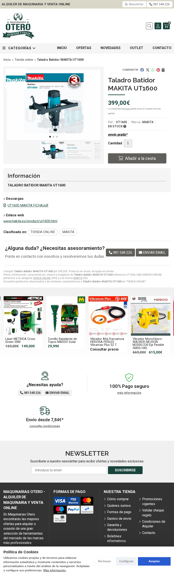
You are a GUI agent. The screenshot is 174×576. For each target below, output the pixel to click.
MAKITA (77, 278)
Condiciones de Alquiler (153, 524)
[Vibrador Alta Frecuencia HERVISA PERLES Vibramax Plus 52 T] (66, 316)
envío (127, 109)
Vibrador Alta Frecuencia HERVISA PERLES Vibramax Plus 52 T (65, 342)
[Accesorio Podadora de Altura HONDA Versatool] (150, 316)
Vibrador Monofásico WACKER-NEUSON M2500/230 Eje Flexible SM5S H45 (106, 343)
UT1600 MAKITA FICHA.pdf (28, 205)
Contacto (148, 533)
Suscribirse (125, 470)
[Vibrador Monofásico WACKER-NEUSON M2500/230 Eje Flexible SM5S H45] (108, 316)
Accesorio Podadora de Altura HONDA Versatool (149, 340)
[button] (50, 137)
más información (129, 392)
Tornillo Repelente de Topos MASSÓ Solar (19, 340)
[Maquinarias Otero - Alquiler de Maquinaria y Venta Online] (18, 26)
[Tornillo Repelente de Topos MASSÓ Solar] (23, 316)
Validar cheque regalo (153, 512)
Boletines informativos (116, 538)
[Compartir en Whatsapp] (153, 70)
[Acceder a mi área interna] (157, 26)
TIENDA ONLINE (42, 278)
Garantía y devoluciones (117, 527)
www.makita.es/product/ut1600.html (30, 221)
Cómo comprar (118, 499)
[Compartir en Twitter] (148, 70)
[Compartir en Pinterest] (158, 70)
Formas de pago (119, 512)
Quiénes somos (119, 506)
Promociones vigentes (152, 501)
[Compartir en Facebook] (142, 70)
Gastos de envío (119, 519)
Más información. (54, 570)
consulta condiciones (44, 426)
